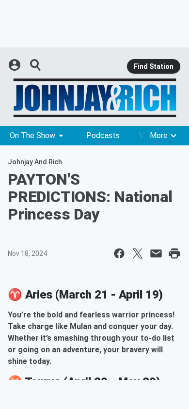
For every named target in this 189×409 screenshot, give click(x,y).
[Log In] (15, 65)
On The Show (32, 135)
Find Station (153, 66)
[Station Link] (94, 98)
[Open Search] (36, 65)
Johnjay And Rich (35, 162)
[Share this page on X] (137, 253)
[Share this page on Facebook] (119, 253)
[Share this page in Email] (156, 253)
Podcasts (103, 135)
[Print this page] (174, 253)
